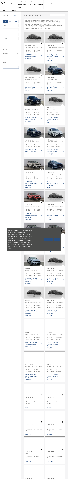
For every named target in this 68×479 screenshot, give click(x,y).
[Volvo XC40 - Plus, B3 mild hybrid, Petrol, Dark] (34, 196)
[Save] (41, 43)
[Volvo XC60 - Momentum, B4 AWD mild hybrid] (55, 164)
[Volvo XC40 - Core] (34, 389)
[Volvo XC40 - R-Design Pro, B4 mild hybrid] (34, 132)
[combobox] (11, 25)
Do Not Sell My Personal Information (22, 246)
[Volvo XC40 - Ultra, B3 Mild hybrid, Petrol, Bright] (34, 357)
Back (4, 10)
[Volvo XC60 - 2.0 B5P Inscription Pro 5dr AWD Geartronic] (34, 470)
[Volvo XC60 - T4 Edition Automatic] (55, 69)
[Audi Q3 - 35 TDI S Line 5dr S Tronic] (34, 100)
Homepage (14, 10)
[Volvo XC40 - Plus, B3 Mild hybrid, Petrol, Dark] (55, 357)
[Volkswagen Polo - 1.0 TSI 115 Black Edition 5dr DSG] (55, 132)
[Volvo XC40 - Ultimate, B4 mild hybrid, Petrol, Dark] (34, 260)
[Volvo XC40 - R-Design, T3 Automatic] (34, 164)
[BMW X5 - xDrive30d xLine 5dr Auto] (34, 325)
